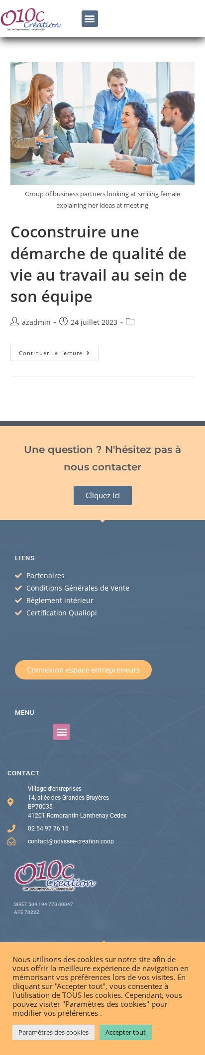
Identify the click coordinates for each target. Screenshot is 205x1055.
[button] (90, 18)
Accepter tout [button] (125, 1032)
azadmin (36, 322)
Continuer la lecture (59, 351)
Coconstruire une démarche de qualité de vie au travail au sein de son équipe (98, 263)
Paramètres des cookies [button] (53, 1032)
